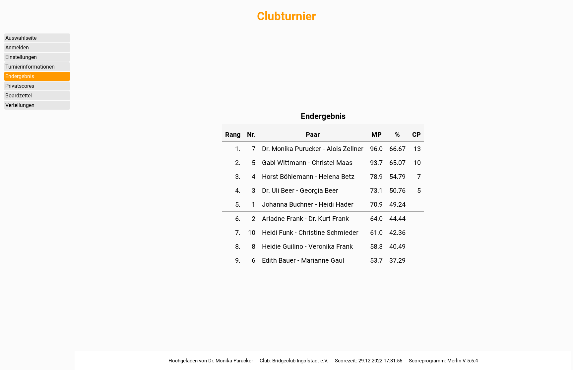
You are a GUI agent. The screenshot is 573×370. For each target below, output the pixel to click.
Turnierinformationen (30, 67)
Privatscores (19, 86)
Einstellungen (21, 57)
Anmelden (17, 47)
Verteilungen (19, 105)
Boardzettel (18, 95)
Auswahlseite (20, 38)
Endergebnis (19, 76)
